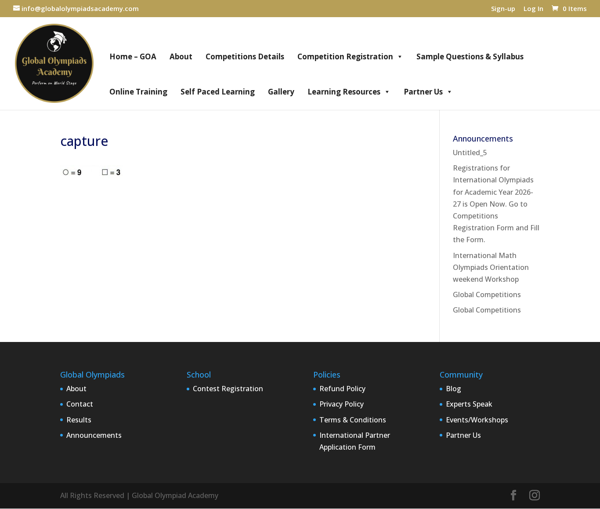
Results (78, 420)
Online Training (138, 92)
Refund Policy (342, 388)
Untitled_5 (470, 152)
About (181, 56)
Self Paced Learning (218, 92)
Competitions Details (245, 56)
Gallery (281, 92)
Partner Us (423, 92)
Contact (79, 404)
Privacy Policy (341, 404)
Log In (533, 9)
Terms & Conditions (352, 420)
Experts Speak (469, 404)
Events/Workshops (477, 420)
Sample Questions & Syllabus (470, 56)
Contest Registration (228, 388)
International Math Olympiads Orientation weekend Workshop (491, 267)
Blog (453, 388)
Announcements (94, 435)
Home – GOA (132, 56)
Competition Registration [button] (345, 56)
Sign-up (503, 9)
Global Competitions (487, 294)
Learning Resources (343, 92)
